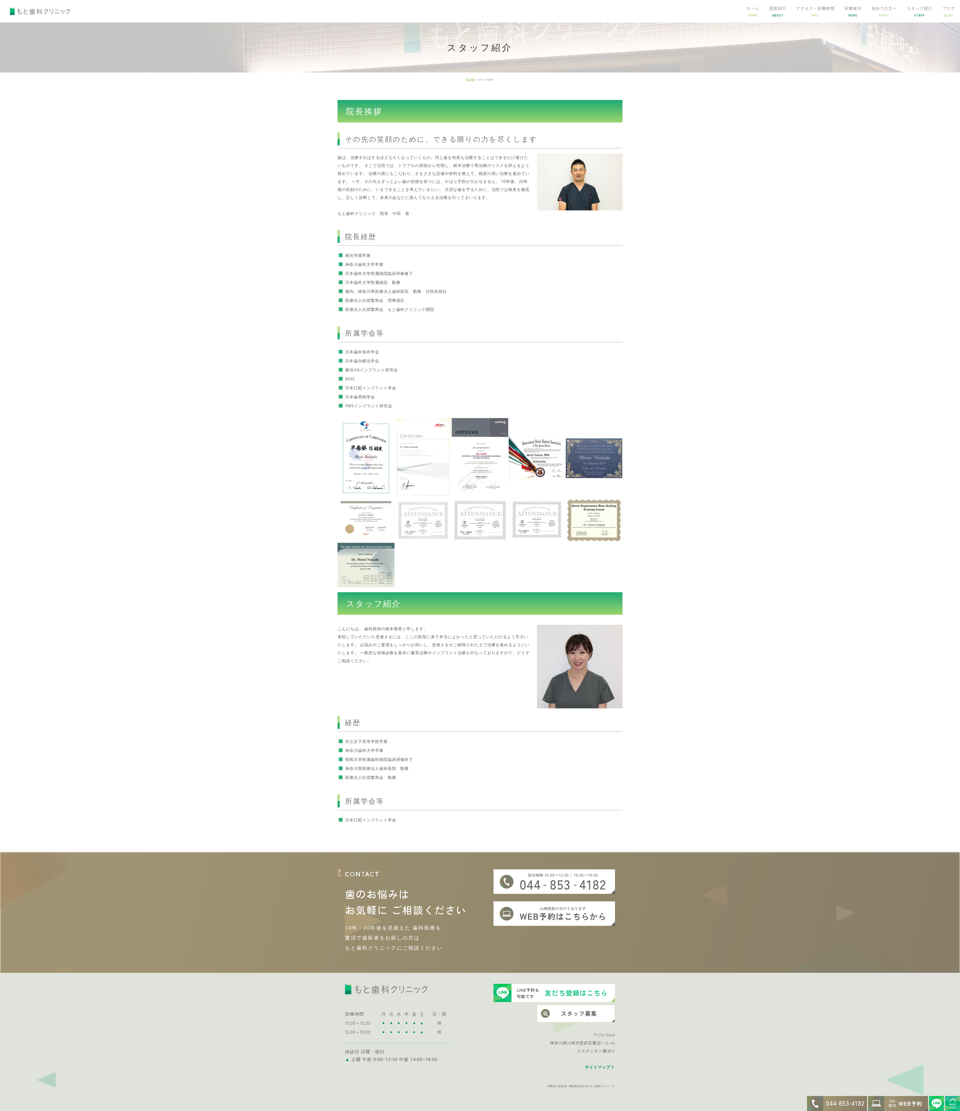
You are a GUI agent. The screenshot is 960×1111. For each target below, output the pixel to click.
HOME (470, 79)
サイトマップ (597, 1067)
